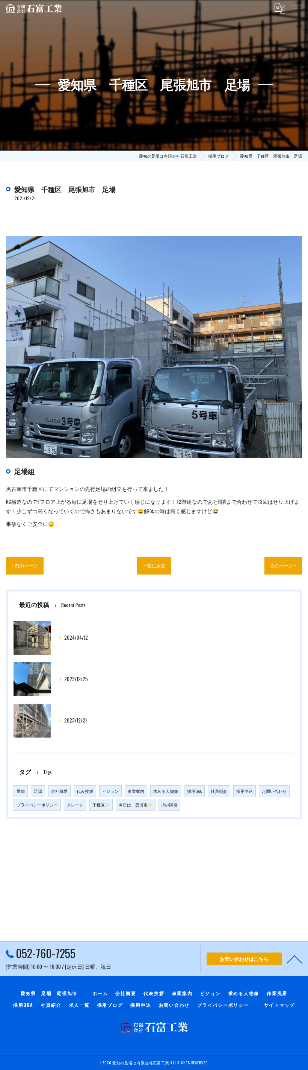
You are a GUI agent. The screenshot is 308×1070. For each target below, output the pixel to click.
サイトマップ (279, 1004)
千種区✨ (101, 805)
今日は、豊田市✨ (135, 805)
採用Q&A (194, 791)
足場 (38, 791)
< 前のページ (25, 565)
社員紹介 (219, 791)
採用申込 (244, 791)
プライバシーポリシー (37, 805)
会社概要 (59, 791)
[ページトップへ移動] (294, 958)
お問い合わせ (274, 791)
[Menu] (296, 8)
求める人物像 (165, 791)
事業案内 (136, 791)
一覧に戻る (154, 565)
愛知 (21, 791)
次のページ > (283, 565)
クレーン (75, 805)
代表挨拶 (85, 791)
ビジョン (110, 791)
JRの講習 (169, 805)
